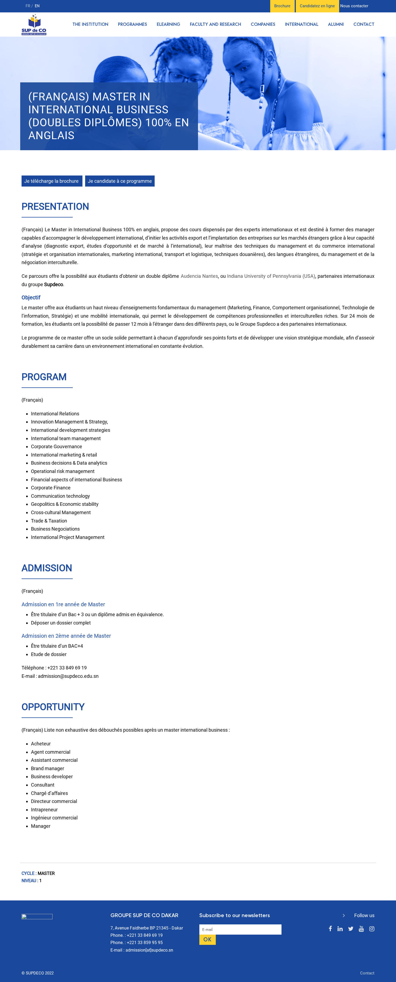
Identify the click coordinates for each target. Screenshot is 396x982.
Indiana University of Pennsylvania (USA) (271, 276)
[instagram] (371, 929)
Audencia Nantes (199, 276)
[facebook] (330, 929)
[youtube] (361, 929)
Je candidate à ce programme (120, 181)
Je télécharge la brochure (52, 181)
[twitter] (350, 929)
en (37, 6)
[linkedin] (340, 929)
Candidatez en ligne (317, 5)
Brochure (282, 5)
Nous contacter (354, 5)
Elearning (168, 24)
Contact (363, 24)
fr (28, 6)
